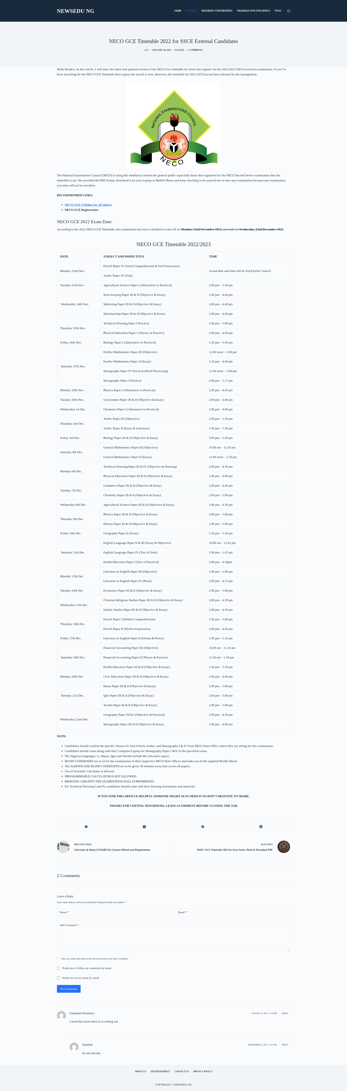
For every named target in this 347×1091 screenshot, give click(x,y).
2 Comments (195, 50)
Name (64, 912)
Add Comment (69, 925)
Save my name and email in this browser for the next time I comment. (94, 958)
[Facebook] (86, 827)
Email (182, 912)
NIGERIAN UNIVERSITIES (216, 10)
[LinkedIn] (261, 827)
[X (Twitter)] (144, 827)
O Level (179, 50)
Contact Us (182, 1071)
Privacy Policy (202, 1071)
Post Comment (69, 988)
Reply (285, 1013)
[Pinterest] (203, 827)
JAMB (177, 10)
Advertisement (160, 1071)
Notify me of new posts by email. (81, 977)
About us (140, 1071)
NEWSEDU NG (75, 11)
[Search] (288, 11)
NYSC (278, 10)
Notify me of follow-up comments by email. (87, 968)
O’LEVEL (191, 10)
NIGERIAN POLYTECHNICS (253, 10)
